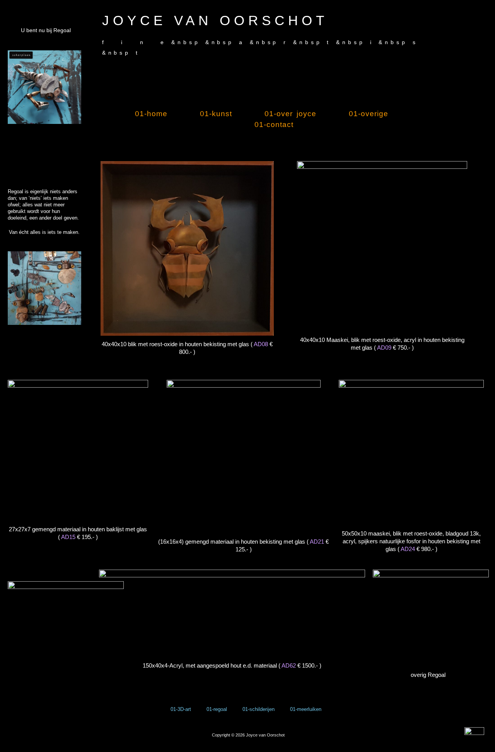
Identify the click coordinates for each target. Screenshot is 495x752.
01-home (151, 114)
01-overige (368, 114)
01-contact (274, 124)
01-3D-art (181, 709)
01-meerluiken (305, 709)
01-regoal (217, 709)
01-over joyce (290, 114)
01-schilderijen (258, 709)
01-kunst (216, 114)
